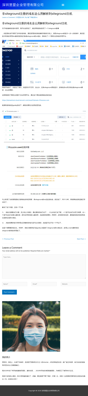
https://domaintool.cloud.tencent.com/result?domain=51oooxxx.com (25, 100)
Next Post (81, 239)
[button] (63, 5)
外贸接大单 (20, 17)
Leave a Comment (8, 17)
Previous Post (8, 239)
